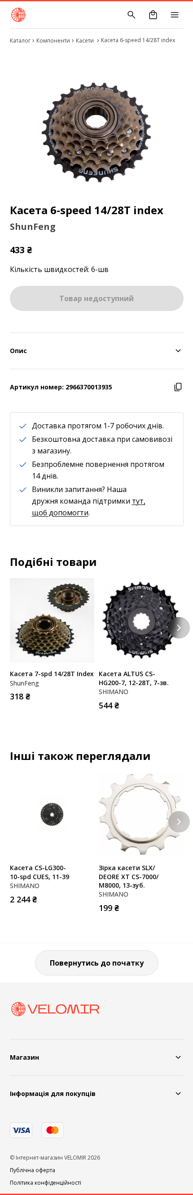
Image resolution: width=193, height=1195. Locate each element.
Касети (85, 40)
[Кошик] (153, 15)
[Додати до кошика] (85, 694)
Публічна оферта (32, 1170)
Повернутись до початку (97, 963)
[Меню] (175, 15)
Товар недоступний (96, 298)
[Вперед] (179, 627)
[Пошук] (131, 15)
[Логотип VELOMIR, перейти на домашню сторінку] (18, 14)
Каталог (20, 40)
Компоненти (53, 40)
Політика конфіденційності (45, 1182)
